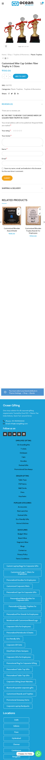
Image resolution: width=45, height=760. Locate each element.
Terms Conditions (22, 559)
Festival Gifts (23, 465)
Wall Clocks (22, 488)
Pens (22, 492)
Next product (8, 58)
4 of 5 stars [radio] (19, 130)
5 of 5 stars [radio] (21, 130)
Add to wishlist (19, 209)
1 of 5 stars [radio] (14, 130)
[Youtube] (14, 434)
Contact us (22, 550)
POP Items (23, 484)
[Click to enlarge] (6, 46)
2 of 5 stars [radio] (16, 130)
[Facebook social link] (9, 93)
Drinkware (23, 453)
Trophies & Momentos (21, 55)
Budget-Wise (22, 534)
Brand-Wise (22, 538)
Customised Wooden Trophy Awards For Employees (33, 230)
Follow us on (9, 428)
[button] (19, 213)
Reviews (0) (7, 104)
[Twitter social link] (11, 93)
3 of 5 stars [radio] (17, 130)
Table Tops (22, 480)
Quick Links (22, 530)
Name (4, 149)
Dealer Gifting (22, 476)
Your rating (6, 130)
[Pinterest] (19, 434)
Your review (6, 136)
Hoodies (23, 461)
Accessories (22, 507)
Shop (10, 55)
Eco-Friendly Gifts (22, 519)
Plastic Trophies (36, 55)
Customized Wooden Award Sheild (12, 229)
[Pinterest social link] (14, 93)
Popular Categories (22, 503)
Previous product (3, 58)
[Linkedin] (24, 434)
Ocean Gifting (11, 405)
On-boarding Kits (23, 445)
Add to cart (20, 76)
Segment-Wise (22, 542)
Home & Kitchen (22, 523)
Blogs (23, 546)
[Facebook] (5, 434)
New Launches (22, 511)
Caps (23, 457)
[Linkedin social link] (17, 93)
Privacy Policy (22, 554)
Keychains (22, 496)
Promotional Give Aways (24, 469)
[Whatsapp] (38, 754)
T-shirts (23, 449)
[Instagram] (10, 434)
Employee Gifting (23, 440)
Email (4, 158)
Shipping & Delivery (11, 188)
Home (4, 55)
